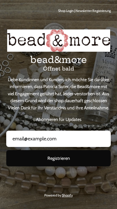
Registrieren (58, 158)
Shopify (67, 195)
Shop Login (66, 11)
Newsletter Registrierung (93, 11)
